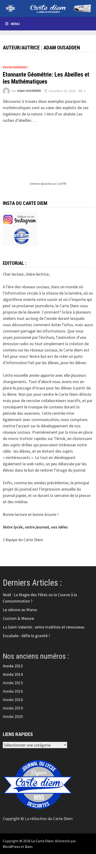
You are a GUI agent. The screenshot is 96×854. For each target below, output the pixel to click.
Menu (15, 23)
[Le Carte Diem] (48, 8)
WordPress (11, 846)
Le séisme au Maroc (20, 609)
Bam (28, 846)
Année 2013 (13, 666)
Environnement (15, 67)
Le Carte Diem (42, 841)
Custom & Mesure (18, 618)
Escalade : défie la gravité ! (26, 635)
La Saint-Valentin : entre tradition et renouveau (43, 627)
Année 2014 (13, 674)
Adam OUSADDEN (29, 91)
